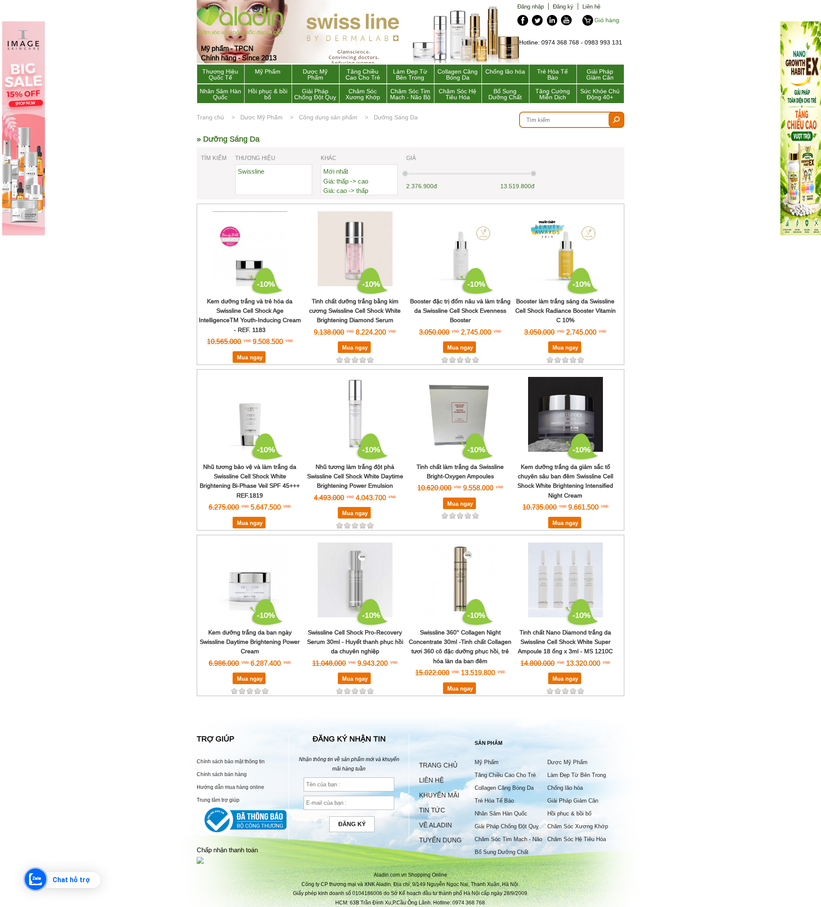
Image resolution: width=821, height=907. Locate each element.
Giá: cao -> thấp (345, 190)
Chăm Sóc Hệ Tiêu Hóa (457, 94)
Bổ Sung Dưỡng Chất (505, 94)
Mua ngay (250, 357)
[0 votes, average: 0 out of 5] (370, 359)
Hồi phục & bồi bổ (267, 94)
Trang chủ (210, 117)
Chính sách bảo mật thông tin (231, 761)
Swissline (251, 171)
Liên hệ (591, 6)
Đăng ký (563, 6)
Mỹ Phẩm (268, 71)
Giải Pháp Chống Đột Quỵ (315, 94)
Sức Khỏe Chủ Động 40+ (600, 94)
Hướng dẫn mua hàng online (230, 787)
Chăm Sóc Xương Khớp (363, 94)
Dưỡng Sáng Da (396, 117)
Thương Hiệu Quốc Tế (220, 74)
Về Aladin (435, 825)
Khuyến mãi (439, 795)
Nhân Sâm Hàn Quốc (220, 94)
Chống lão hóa (505, 71)
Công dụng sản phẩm (328, 117)
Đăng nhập (530, 6)
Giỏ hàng (606, 20)
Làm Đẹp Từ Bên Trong (410, 74)
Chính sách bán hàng (222, 774)
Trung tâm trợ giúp (218, 800)
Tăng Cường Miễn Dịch (552, 94)
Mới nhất (335, 171)
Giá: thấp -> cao (345, 181)
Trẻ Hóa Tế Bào (552, 74)
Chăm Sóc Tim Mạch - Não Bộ (410, 94)
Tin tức (432, 810)
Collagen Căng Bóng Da (457, 74)
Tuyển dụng (440, 840)
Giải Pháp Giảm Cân (600, 74)
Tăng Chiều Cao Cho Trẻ (363, 74)
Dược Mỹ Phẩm (315, 74)
